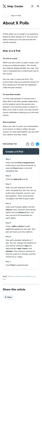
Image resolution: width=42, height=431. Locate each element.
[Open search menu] (38, 6)
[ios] (27, 144)
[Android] (32, 144)
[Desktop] (37, 144)
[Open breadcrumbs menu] (5, 15)
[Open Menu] (32, 6)
